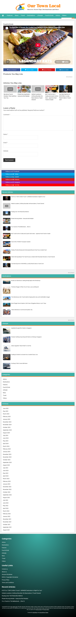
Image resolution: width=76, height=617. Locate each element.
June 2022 (5, 503)
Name (5, 134)
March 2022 (6, 511)
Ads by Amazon (69, 76)
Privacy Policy (5, 580)
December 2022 (7, 486)
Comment (6, 114)
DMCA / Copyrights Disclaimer (10, 577)
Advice (58, 15)
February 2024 (7, 449)
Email (5, 142)
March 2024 (6, 446)
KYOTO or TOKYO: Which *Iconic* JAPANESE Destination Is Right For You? (22, 590)
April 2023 (5, 476)
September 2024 (7, 430)
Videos (64, 15)
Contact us (5, 569)
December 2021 (7, 519)
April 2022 (5, 508)
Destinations (31, 15)
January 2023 (6, 484)
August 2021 (6, 530)
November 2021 (7, 521)
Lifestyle (40, 15)
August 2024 (6, 432)
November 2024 (7, 424)
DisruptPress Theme (44, 612)
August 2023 (6, 465)
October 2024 (6, 427)
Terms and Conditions (8, 582)
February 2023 (7, 481)
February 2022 (7, 513)
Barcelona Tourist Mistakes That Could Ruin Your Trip (10, 96)
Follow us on (12, 171)
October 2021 (6, 524)
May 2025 (5, 411)
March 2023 (6, 478)
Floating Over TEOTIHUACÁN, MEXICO (12, 595)
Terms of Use (38, 609)
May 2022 (5, 505)
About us (4, 571)
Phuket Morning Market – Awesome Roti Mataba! (15, 598)
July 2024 (5, 435)
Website (5, 151)
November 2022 (7, 489)
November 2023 (7, 457)
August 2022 (6, 497)
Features (10, 15)
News (16, 15)
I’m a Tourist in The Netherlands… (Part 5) (13, 601)
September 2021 (7, 527)
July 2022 (5, 500)
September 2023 (7, 462)
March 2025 (6, 413)
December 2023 (7, 454)
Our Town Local (43, 5)
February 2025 (7, 416)
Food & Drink (49, 15)
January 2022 (6, 516)
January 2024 (6, 451)
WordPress (35, 612)
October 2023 (6, 459)
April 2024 (5, 443)
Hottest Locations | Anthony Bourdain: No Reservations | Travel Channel (21, 593)
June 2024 (5, 438)
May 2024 (5, 440)
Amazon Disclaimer (7, 574)
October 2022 (6, 492)
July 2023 (5, 467)
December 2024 (7, 422)
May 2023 (5, 473)
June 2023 (5, 470)
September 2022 (7, 494)
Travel (23, 15)
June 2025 (5, 408)
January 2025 (6, 419)
